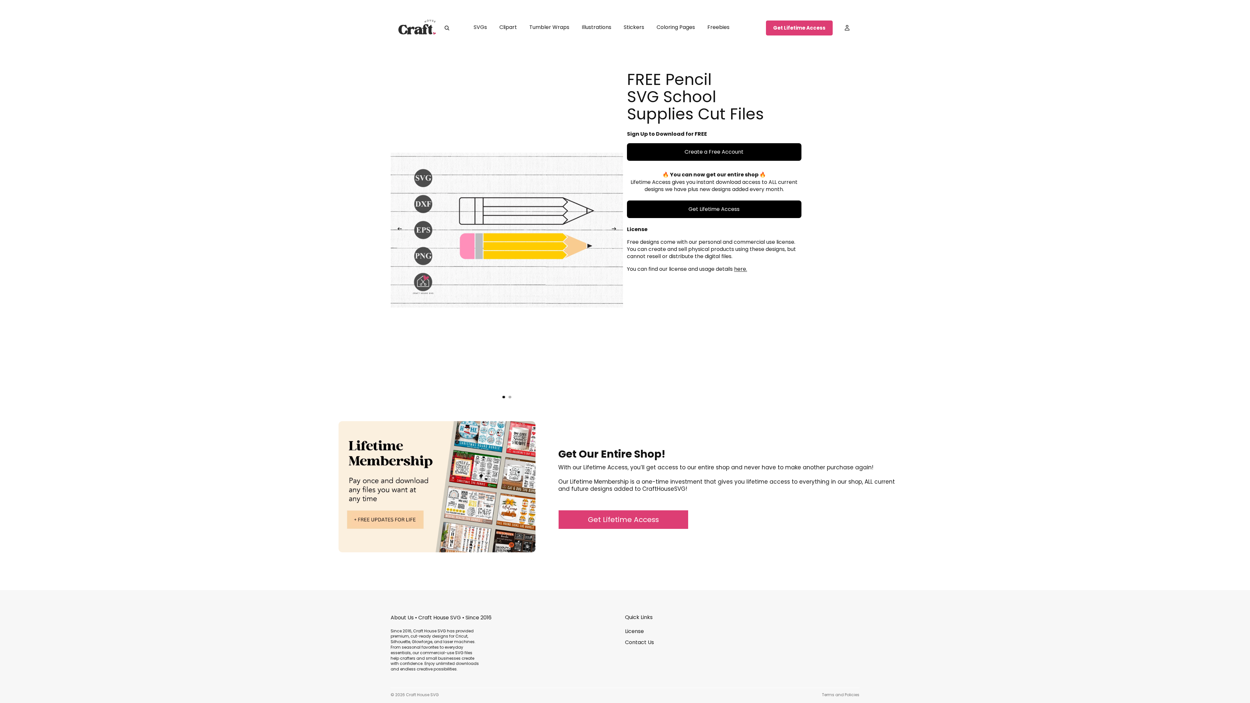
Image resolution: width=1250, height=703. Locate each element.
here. (740, 269)
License (634, 631)
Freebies (718, 27)
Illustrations (596, 27)
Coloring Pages (676, 27)
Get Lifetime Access (799, 27)
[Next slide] (616, 230)
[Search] (447, 28)
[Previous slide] (398, 230)
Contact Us (639, 642)
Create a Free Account (714, 152)
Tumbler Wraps (549, 27)
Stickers (634, 27)
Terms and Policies (840, 694)
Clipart (508, 27)
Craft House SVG (422, 694)
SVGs (480, 27)
